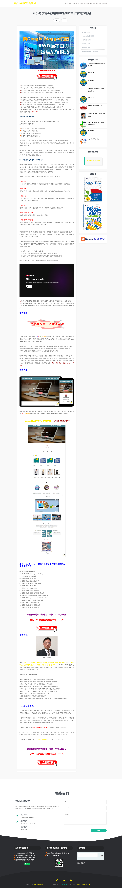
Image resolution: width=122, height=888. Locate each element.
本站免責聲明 (81, 863)
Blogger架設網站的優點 (93, 139)
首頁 (66, 3)
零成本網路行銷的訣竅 (93, 161)
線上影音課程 (79, 3)
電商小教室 (72, 3)
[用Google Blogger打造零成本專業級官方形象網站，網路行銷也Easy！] (93, 202)
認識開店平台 (91, 97)
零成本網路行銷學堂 (25, 3)
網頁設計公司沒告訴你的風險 (95, 105)
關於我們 (92, 3)
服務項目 (86, 3)
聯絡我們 (98, 3)
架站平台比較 (91, 130)
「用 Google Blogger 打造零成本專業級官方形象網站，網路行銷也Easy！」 (45, 662)
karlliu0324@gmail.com (43, 739)
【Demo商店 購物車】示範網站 (37, 421)
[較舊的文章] (64, 20)
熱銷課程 (104, 3)
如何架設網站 (91, 72)
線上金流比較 (91, 80)
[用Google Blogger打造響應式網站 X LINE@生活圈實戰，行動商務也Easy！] (92, 230)
